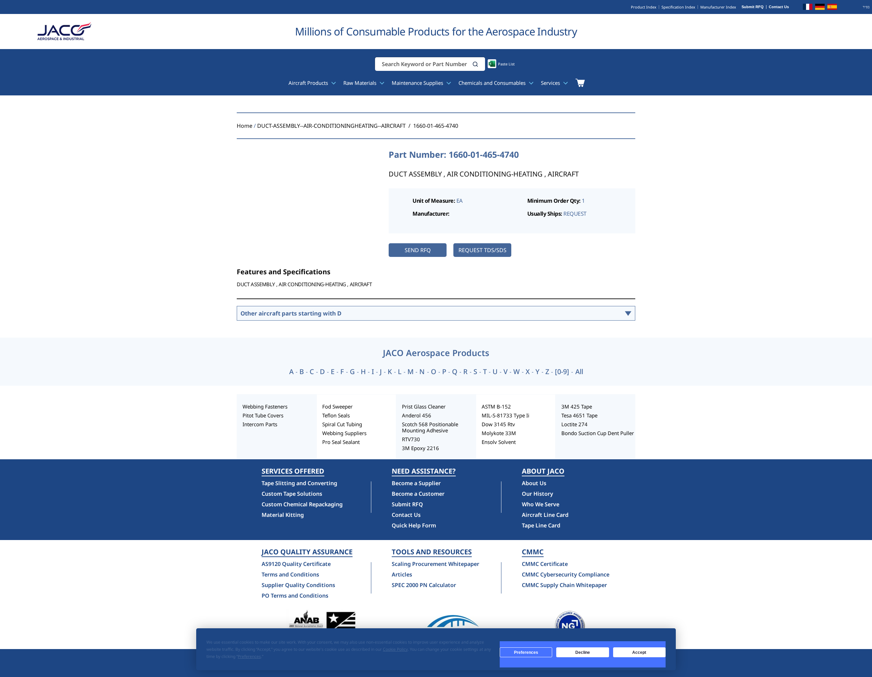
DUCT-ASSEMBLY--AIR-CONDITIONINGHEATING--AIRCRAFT (331, 125)
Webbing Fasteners (265, 406)
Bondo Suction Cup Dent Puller (597, 433)
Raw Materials (360, 82)
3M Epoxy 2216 (420, 448)
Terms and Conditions (290, 574)
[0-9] (562, 372)
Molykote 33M (499, 433)
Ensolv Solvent (499, 441)
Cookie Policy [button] (395, 649)
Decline (582, 652)
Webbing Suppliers (344, 433)
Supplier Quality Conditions (298, 585)
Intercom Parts (260, 424)
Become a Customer (418, 493)
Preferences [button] (249, 656)
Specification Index (678, 7)
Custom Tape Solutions (292, 493)
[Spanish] (832, 8)
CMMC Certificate (545, 564)
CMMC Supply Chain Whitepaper (564, 585)
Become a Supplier (416, 483)
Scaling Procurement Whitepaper (435, 564)
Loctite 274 (574, 424)
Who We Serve (540, 504)
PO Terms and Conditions (295, 595)
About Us (534, 483)
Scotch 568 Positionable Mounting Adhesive (430, 427)
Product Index (643, 7)
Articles (402, 574)
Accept (639, 652)
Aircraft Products (309, 82)
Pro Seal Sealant (341, 441)
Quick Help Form (414, 525)
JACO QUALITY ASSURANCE (307, 552)
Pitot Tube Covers (263, 415)
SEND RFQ (418, 250)
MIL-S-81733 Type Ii (505, 415)
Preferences (526, 652)
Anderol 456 (416, 415)
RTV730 (411, 439)
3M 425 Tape (576, 406)
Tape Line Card (541, 525)
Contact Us (779, 7)
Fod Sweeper (337, 406)
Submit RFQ (753, 7)
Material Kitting (283, 515)
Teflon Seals (336, 415)
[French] (807, 8)
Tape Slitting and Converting (299, 483)
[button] (475, 64)
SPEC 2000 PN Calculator (424, 585)
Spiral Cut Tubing (342, 424)
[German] (819, 8)
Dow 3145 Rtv (498, 424)
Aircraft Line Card (545, 515)
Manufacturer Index (718, 7)
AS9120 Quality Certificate (296, 564)
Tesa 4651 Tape (579, 415)
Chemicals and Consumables (492, 82)
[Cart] (580, 83)
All (579, 372)
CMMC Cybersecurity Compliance (565, 574)
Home (244, 125)
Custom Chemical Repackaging (302, 504)
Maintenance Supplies (418, 82)
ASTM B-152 (496, 406)
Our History (537, 493)
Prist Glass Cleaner (424, 406)
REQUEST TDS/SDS (482, 250)
